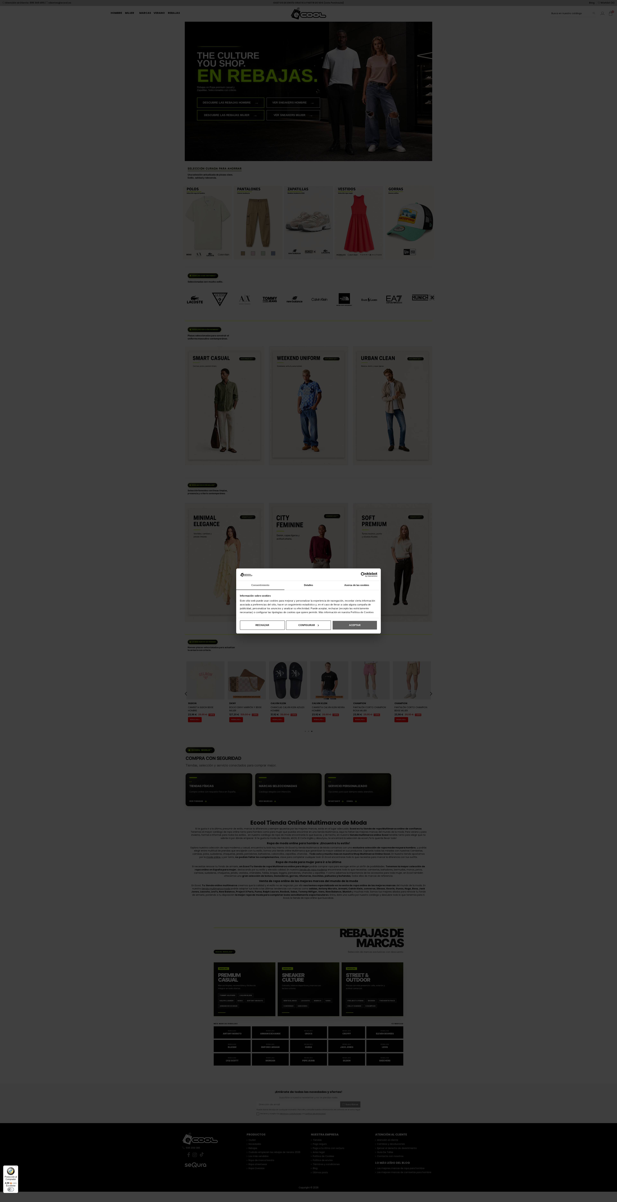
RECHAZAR (262, 625)
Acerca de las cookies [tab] (356, 585)
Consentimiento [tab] (260, 585)
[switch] (11, 1189)
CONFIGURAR (306, 625)
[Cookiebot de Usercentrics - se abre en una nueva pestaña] (363, 574)
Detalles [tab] (308, 585)
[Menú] (16, 1167)
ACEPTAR (355, 625)
